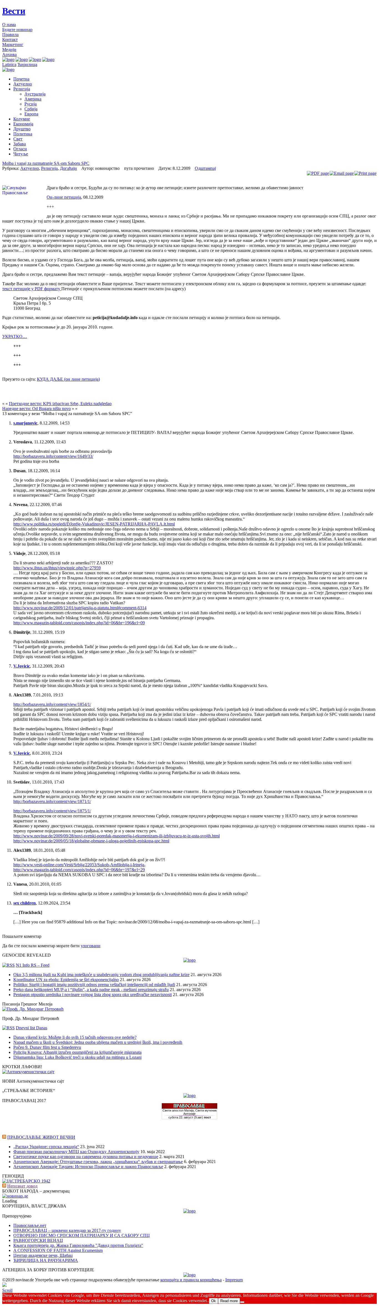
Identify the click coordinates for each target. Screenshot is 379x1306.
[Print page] (365, 173)
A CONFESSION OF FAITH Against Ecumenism (58, 1250)
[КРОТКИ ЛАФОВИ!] (28, 1071)
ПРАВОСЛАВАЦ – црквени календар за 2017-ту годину (67, 1230)
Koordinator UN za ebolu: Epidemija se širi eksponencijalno (66, 979)
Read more (229, 1301)
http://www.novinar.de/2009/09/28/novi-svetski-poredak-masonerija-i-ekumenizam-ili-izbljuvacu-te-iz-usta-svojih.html (116, 835)
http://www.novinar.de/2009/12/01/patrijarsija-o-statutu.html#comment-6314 (79, 607)
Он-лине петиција (64, 197)
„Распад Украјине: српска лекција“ (46, 1146)
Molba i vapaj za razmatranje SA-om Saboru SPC (45, 163)
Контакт (10, 39)
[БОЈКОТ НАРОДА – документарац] (15, 1196)
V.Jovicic (21, 666)
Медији (9, 49)
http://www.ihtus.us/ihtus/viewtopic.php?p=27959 (57, 567)
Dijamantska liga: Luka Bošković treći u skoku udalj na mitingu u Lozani (77, 1057)
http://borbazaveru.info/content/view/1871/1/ (52, 801)
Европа (31, 114)
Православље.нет (29, 1225)
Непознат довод (22, 1186)
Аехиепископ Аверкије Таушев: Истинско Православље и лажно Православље (88, 1166)
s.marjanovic (25, 423)
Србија (30, 109)
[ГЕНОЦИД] (26, 1181)
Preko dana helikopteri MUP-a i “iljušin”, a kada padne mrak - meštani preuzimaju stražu (91, 989)
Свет (17, 139)
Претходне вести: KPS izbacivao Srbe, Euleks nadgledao (60, 403)
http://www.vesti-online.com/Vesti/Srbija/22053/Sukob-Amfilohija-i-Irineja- (79, 864)
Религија (21, 89)
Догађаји (68, 168)
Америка (32, 99)
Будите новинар (17, 29)
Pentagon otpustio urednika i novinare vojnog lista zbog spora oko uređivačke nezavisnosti (92, 994)
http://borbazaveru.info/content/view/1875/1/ (52, 811)
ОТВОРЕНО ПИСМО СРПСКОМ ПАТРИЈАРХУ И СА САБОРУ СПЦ (81, 1235)
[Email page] (341, 173)
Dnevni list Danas (31, 1027)
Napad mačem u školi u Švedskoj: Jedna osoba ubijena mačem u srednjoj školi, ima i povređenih (97, 1042)
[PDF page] (318, 173)
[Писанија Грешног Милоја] (33, 1009)
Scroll (7, 1290)
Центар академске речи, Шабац (43, 1255)
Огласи (20, 148)
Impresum (234, 1279)
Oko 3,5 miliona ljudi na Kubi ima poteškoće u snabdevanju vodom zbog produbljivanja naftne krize (101, 974)
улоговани (90, 945)
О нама (9, 24)
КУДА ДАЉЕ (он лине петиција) (68, 379)
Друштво (22, 129)
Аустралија (35, 94)
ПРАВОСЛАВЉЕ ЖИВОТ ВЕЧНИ (41, 1137)
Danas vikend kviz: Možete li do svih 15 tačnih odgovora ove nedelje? (75, 1037)
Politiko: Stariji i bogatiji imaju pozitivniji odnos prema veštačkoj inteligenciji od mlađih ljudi (94, 984)
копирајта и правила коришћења (191, 1279)
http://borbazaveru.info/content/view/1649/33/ (53, 456)
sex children (24, 903)
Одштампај (205, 168)
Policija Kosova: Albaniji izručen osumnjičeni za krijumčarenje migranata (77, 1052)
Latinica (9, 64)
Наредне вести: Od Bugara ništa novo (36, 408)
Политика (22, 134)
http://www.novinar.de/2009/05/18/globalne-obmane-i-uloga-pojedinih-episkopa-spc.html (91, 840)
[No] (242, 1302)
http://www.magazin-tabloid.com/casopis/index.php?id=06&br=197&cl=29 (79, 869)
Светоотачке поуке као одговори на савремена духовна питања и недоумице (85, 1156)
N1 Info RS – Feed (32, 965)
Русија (30, 104)
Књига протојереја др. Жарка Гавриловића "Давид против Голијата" (78, 1245)
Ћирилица (27, 64)
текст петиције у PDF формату (31, 288)
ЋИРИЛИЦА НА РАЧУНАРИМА (45, 1260)
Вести (13, 11)
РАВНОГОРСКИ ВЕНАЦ (38, 1240)
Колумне (21, 119)
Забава (19, 144)
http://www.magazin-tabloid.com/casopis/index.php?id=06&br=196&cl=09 (79, 622)
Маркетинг (12, 44)
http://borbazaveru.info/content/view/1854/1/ (52, 704)
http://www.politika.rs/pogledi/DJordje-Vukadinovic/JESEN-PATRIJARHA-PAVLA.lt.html (94, 524)
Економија (23, 124)
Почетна (21, 79)
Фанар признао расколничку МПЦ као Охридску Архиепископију (76, 1151)
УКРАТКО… (14, 336)
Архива (9, 54)
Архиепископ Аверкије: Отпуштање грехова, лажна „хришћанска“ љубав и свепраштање (98, 1161)
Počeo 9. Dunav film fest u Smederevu (47, 1047)
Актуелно (22, 84)
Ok (213, 1301)
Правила (10, 34)
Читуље (20, 153)
